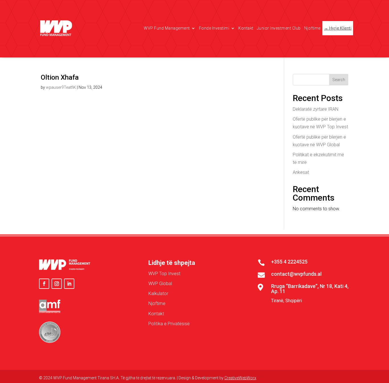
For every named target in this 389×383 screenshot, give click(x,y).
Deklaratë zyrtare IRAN (315, 109)
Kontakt (245, 28)
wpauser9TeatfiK (61, 87)
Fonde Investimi (214, 28)
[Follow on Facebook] (44, 284)
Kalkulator (158, 293)
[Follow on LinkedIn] (69, 284)
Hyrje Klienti (340, 28)
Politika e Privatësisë (169, 323)
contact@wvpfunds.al (296, 274)
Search (338, 79)
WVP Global (160, 283)
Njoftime (312, 28)
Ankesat (301, 172)
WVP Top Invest (164, 273)
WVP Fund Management (167, 28)
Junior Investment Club (279, 28)
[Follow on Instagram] (57, 284)
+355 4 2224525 (289, 262)
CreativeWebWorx (240, 378)
